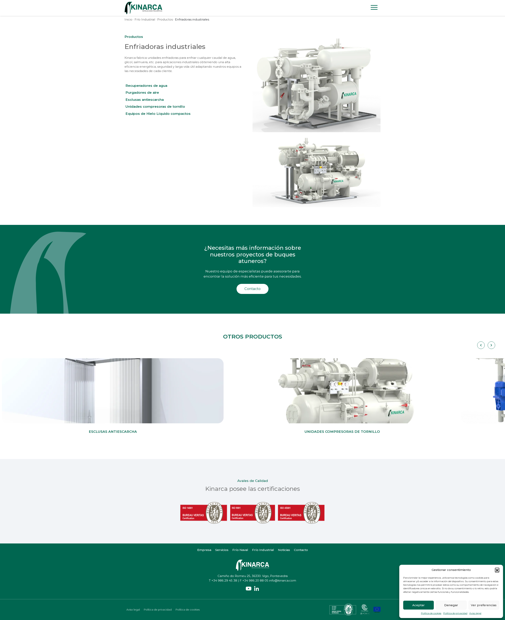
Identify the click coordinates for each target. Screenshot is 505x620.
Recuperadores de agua (146, 86)
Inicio (128, 19)
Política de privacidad (455, 613)
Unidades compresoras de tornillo (155, 106)
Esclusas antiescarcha (144, 100)
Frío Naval (240, 550)
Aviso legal (475, 613)
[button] (497, 570)
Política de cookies (431, 613)
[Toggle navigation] (374, 8)
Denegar (451, 605)
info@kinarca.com (282, 580)
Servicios (221, 550)
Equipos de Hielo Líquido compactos (158, 114)
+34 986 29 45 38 (224, 580)
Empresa (204, 550)
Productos (165, 19)
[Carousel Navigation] (486, 345)
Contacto (252, 289)
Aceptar (418, 605)
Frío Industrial (145, 19)
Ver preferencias (484, 605)
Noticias (284, 550)
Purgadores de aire (142, 92)
